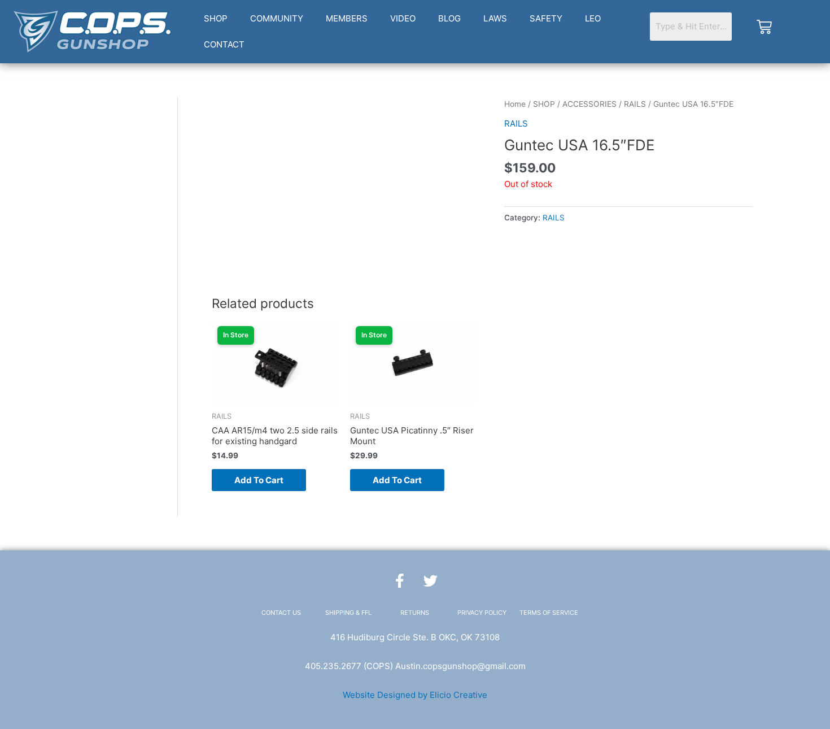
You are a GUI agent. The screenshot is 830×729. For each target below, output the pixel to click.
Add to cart (258, 480)
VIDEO (403, 18)
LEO (593, 18)
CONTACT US (281, 613)
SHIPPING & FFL (348, 613)
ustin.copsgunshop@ (443, 666)
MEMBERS (347, 18)
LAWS (495, 18)
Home (515, 104)
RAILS (635, 104)
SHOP (216, 18)
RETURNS (414, 613)
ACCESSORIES (589, 104)
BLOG (449, 18)
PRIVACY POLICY (481, 613)
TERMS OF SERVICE (548, 613)
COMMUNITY (276, 18)
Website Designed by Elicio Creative (415, 694)
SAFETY (546, 18)
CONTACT (224, 44)
